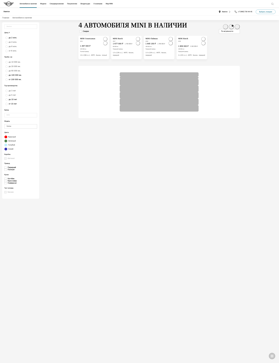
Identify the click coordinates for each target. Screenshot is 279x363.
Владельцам (85, 4)
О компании (98, 4)
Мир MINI (109, 4)
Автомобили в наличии (28, 4)
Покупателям (72, 4)
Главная (5, 18)
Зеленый (12, 141)
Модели (43, 4)
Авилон (6, 12)
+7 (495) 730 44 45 (245, 12)
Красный (12, 137)
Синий (10, 149)
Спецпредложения (57, 4)
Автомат (11, 158)
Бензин (11, 192)
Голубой (11, 145)
